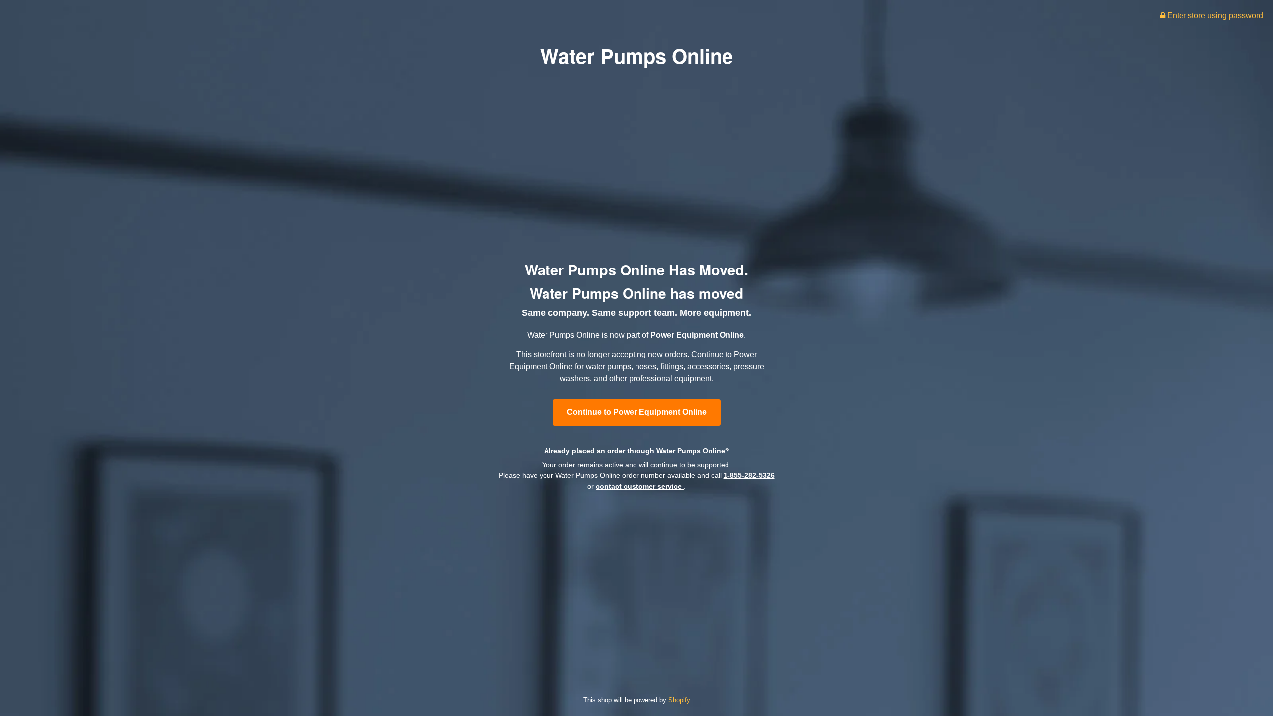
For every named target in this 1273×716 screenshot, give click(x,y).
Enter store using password (1214, 15)
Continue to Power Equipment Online (637, 412)
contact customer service (640, 486)
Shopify (679, 700)
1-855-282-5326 (749, 475)
